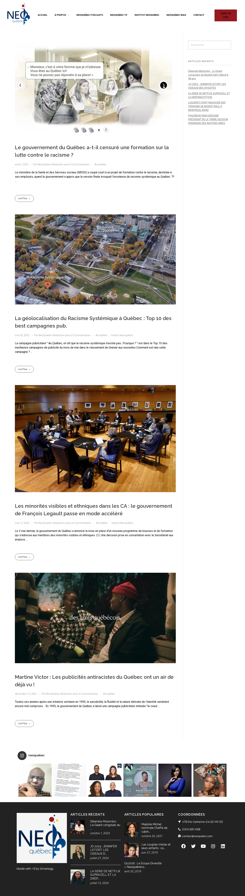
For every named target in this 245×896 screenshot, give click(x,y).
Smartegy (47, 869)
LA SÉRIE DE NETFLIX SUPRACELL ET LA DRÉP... (105, 874)
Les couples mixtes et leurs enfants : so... (156, 846)
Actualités (100, 164)
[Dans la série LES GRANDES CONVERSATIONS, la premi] (140, 780)
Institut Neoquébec (122, 335)
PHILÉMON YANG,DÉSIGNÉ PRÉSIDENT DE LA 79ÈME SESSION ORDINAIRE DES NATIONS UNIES (208, 119)
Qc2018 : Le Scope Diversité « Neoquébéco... (143, 865)
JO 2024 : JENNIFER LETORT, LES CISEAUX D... (103, 850)
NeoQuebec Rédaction (50, 164)
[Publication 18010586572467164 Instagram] (70, 780)
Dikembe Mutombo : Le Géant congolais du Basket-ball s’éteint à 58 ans (208, 75)
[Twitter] (193, 846)
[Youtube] (203, 846)
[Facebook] (183, 846)
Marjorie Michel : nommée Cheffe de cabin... (154, 828)
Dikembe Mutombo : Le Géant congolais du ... (105, 825)
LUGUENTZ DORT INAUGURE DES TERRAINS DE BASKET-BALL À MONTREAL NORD (207, 106)
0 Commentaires (79, 164)
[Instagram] (213, 846)
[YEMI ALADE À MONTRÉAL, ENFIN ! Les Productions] (210, 780)
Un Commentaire (81, 523)
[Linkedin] (222, 846)
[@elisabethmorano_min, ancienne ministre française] (175, 780)
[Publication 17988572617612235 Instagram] (35, 780)
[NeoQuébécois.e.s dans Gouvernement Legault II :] (105, 780)
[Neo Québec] (18, 15)
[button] (226, 15)
